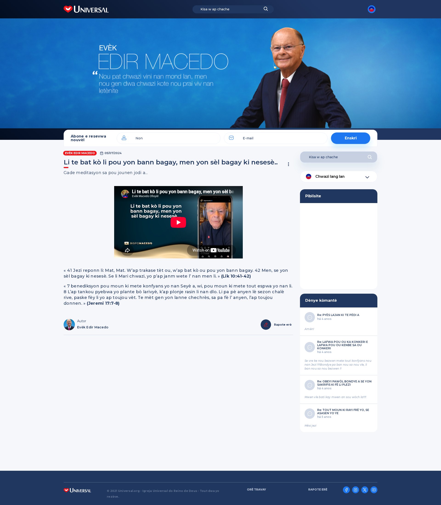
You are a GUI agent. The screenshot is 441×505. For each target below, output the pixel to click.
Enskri (351, 138)
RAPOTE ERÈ (317, 489)
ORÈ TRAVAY (256, 489)
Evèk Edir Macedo (80, 153)
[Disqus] (178, 400)
